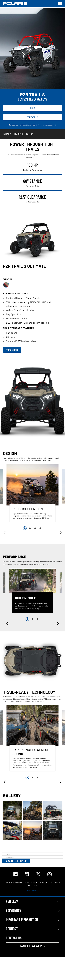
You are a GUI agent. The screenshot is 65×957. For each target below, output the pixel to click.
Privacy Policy (32, 890)
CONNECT (12, 928)
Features (18, 133)
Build (32, 108)
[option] (32, 493)
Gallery (29, 133)
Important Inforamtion (22, 919)
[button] (4, 532)
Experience (13, 910)
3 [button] (35, 528)
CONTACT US (13, 938)
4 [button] (40, 528)
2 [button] (30, 528)
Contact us (32, 117)
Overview (7, 133)
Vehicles (12, 901)
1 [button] (25, 528)
